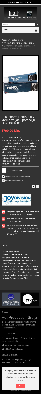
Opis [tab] (5, 245)
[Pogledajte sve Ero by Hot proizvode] (29, 299)
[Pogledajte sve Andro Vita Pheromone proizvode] (11, 299)
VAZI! (20, 386)
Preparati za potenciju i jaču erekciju (19, 43)
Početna (5, 40)
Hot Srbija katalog (18, 40)
